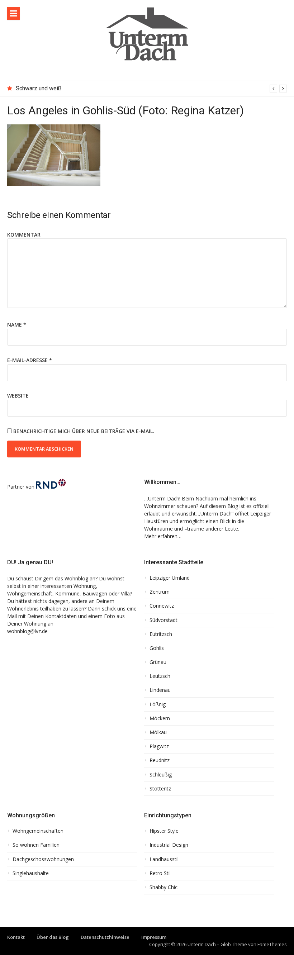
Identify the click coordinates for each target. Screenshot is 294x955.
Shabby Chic (163, 887)
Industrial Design (169, 845)
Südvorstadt (163, 620)
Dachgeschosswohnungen (43, 859)
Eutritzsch (161, 634)
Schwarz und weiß (38, 88)
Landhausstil (164, 859)
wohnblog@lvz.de (27, 631)
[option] (151, 88)
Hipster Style (164, 831)
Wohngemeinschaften (38, 831)
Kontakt (16, 937)
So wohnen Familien (36, 845)
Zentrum (160, 592)
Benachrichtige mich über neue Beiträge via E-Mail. (83, 431)
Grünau (158, 662)
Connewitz (162, 606)
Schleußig (161, 774)
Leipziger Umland (170, 578)
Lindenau (160, 690)
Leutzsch (160, 676)
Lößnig (158, 704)
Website (18, 395)
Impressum (153, 937)
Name (16, 324)
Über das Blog (53, 937)
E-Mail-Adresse (29, 360)
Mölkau (158, 732)
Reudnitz (160, 760)
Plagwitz (159, 746)
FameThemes (272, 944)
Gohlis (157, 648)
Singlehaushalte (31, 873)
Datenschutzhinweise (105, 937)
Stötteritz (160, 788)
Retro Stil (160, 873)
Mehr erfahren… (162, 536)
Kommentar (24, 234)
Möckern (160, 718)
